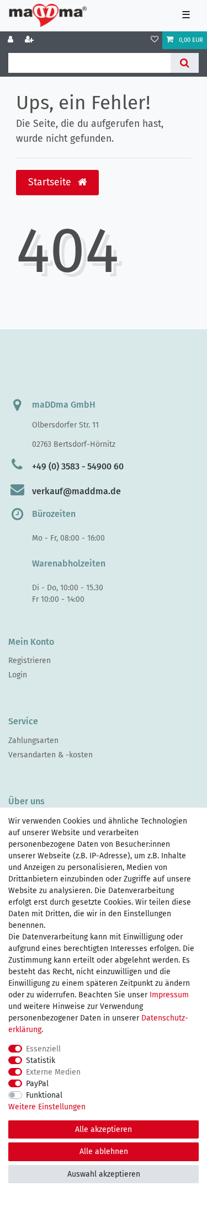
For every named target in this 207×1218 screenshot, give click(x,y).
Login (17, 675)
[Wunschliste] (154, 40)
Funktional (44, 1095)
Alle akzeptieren (103, 1129)
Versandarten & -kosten (50, 755)
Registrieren (29, 660)
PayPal (37, 1083)
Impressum (169, 995)
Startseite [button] (51, 182)
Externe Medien (53, 1072)
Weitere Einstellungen (47, 1107)
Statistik (40, 1060)
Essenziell (43, 1049)
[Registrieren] (30, 40)
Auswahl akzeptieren (103, 1174)
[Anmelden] (11, 40)
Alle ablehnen (103, 1151)
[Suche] (185, 63)
